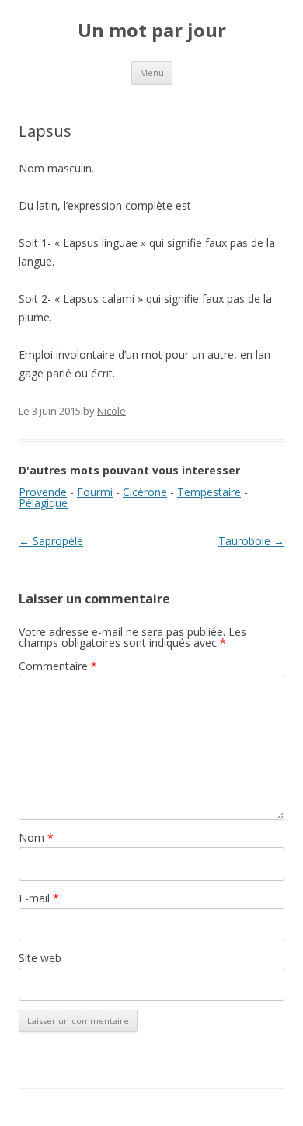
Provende (43, 492)
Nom (36, 837)
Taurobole (251, 540)
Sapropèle (51, 540)
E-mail (39, 898)
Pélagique (43, 502)
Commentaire (58, 666)
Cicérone (145, 492)
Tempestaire (209, 492)
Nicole (111, 411)
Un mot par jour (152, 31)
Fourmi (95, 492)
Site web (40, 957)
